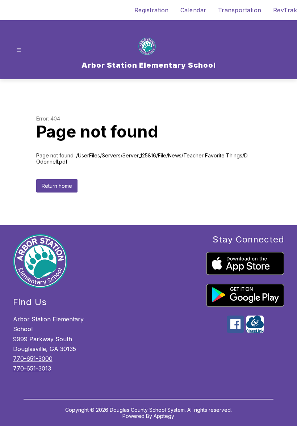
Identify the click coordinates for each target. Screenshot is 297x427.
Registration (151, 10)
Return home (57, 186)
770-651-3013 (32, 368)
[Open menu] (18, 50)
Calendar (193, 10)
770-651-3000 (33, 358)
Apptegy (164, 416)
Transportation (240, 10)
